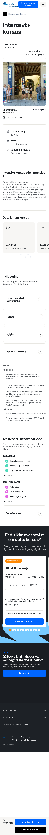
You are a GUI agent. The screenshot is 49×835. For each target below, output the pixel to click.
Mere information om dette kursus (24, 613)
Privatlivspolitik (17, 740)
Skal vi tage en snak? (28, 4)
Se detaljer (38, 110)
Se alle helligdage (35, 55)
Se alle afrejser (36, 51)
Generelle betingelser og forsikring (24, 737)
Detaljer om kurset (17, 14)
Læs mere (7, 475)
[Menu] (43, 4)
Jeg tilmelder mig (30, 822)
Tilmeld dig (24, 673)
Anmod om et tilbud (24, 621)
